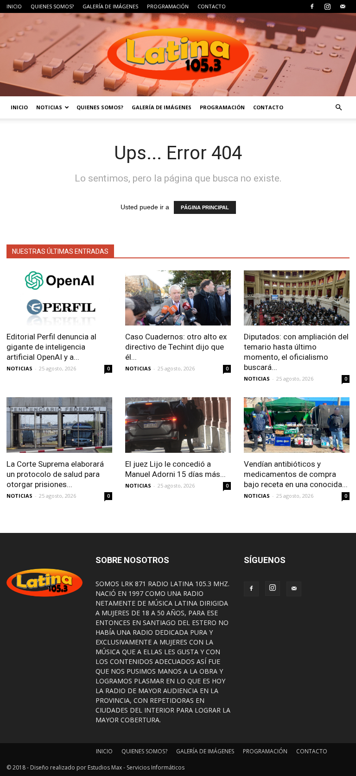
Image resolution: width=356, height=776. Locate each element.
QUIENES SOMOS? (52, 6)
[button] (338, 107)
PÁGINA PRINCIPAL (205, 207)
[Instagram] (327, 6)
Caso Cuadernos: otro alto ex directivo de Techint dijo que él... (176, 347)
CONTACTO (211, 6)
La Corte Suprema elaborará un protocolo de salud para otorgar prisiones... (55, 474)
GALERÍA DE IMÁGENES (110, 6)
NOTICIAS (49, 107)
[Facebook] (312, 6)
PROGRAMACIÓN (168, 6)
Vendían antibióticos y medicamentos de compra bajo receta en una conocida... (296, 474)
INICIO (14, 6)
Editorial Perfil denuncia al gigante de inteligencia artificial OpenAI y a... (51, 347)
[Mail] (343, 6)
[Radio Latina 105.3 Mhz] (178, 54)
